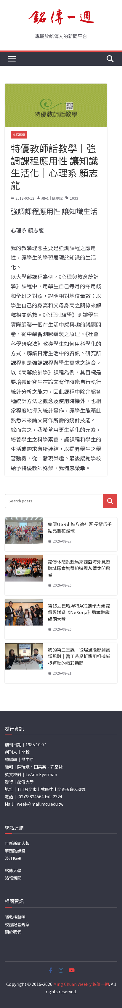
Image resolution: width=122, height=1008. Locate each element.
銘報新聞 (13, 878)
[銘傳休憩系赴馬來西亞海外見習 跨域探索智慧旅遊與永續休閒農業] (24, 575)
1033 (74, 198)
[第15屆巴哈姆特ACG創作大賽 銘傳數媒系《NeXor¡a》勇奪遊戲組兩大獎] (24, 619)
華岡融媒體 (15, 851)
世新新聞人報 (17, 843)
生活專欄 (19, 134)
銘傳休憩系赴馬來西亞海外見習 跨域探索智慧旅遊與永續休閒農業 (79, 568)
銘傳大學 (13, 870)
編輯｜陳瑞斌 (52, 198)
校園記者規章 (17, 924)
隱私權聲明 (15, 917)
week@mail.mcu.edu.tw (40, 804)
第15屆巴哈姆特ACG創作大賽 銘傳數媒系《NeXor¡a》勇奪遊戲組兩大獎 (79, 612)
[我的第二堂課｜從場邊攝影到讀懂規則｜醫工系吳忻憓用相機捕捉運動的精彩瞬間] (24, 663)
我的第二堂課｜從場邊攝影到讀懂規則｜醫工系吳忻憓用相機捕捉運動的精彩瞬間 (79, 656)
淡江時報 (13, 858)
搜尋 (110, 501)
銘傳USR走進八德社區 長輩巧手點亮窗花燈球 (80, 527)
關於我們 (13, 932)
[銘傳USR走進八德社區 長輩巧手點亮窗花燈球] (24, 534)
